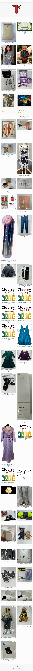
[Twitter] (15, 666)
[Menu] (1, 1)
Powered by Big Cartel (16, 668)
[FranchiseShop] (16, 9)
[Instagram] (17, 666)
